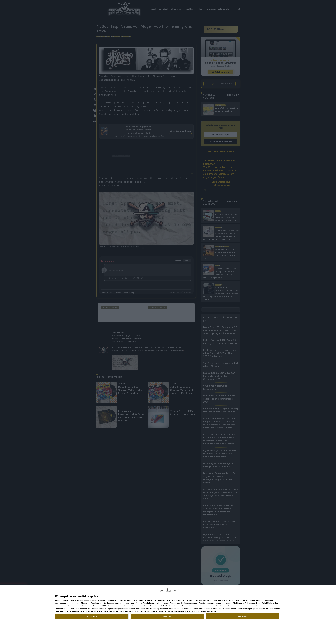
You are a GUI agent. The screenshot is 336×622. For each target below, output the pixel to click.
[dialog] (168, 603)
